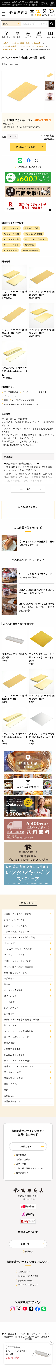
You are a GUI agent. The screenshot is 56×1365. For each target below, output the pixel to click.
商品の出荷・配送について (29, 166)
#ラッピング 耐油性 (34, 233)
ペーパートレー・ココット (32, 46)
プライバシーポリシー (28, 1284)
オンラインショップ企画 (23, 400)
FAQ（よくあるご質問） (29, 1275)
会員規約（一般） (26, 1280)
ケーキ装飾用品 (9, 46)
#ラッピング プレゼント (36, 239)
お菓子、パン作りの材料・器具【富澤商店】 (22, 43)
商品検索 (12, 1334)
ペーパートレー (9, 49)
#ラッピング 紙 (31, 228)
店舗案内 (45, 1336)
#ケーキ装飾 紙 (10, 250)
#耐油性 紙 (29, 244)
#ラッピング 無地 (11, 228)
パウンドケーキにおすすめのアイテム (21, 404)
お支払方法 (21, 1154)
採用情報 (28, 1339)
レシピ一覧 (24, 1334)
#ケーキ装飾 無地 (30, 250)
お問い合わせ (22, 1172)
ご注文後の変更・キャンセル (29, 1168)
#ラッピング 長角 (11, 244)
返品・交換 (21, 1163)
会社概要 (29, 1251)
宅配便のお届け (23, 1159)
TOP (4, 1334)
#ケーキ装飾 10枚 (11, 239)
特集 (6, 400)
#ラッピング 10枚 (11, 233)
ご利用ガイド (24, 1271)
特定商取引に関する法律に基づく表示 (21, 1336)
